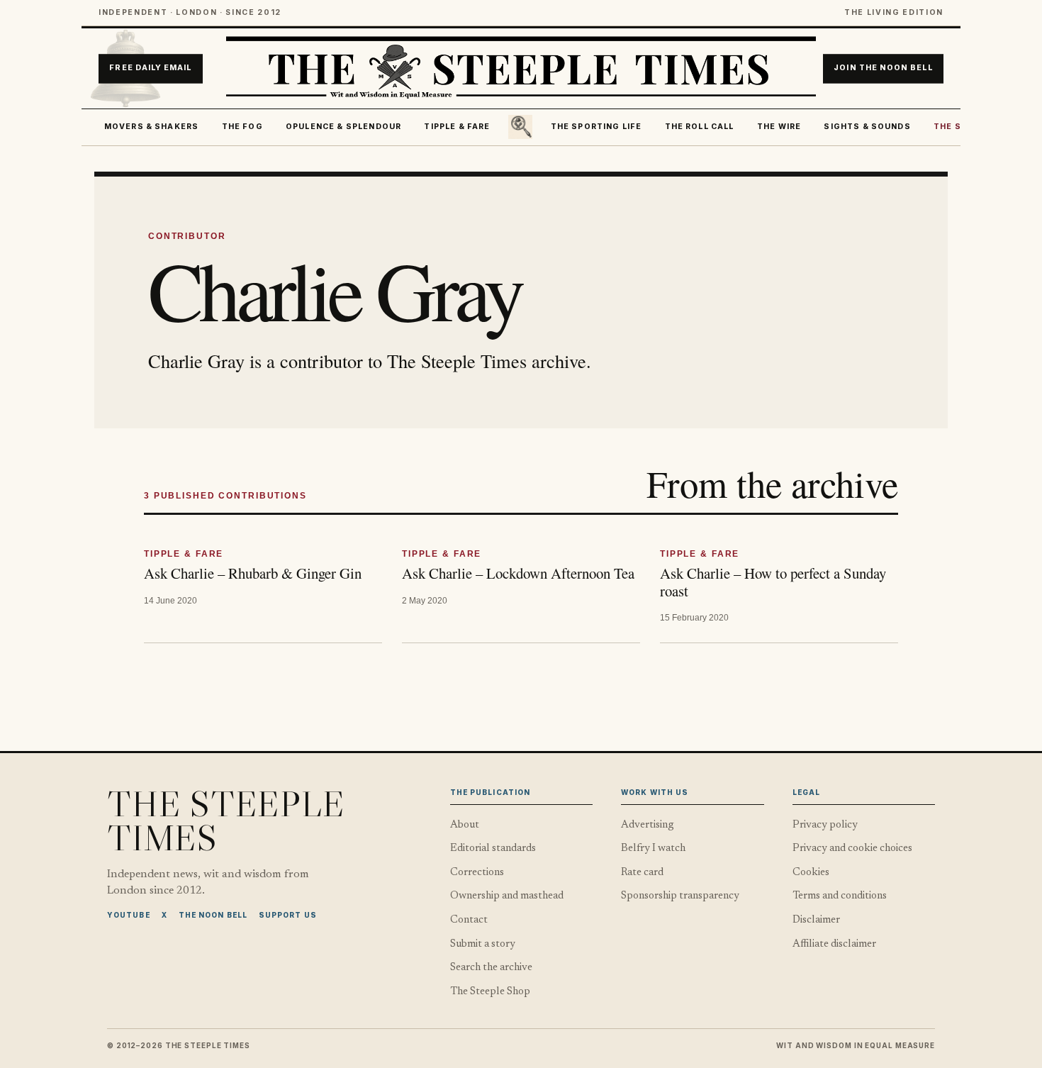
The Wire (779, 126)
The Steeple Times (225, 820)
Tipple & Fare (457, 126)
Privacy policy (825, 825)
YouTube (128, 915)
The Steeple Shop (490, 991)
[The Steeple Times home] (521, 68)
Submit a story (482, 944)
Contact (469, 920)
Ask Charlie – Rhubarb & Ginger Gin (253, 573)
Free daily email (150, 68)
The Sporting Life (596, 126)
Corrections (477, 872)
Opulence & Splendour (343, 126)
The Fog (242, 126)
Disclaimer (816, 920)
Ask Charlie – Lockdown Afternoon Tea (518, 573)
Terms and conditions (839, 896)
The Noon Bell (213, 915)
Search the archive (491, 967)
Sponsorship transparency (680, 896)
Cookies (810, 872)
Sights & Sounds (867, 126)
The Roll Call (699, 126)
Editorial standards (493, 848)
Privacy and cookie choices (852, 848)
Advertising (647, 825)
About (464, 825)
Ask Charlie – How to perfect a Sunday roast (773, 582)
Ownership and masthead (507, 896)
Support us (288, 915)
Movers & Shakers (151, 126)
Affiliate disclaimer (834, 944)
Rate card (642, 872)
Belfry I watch (653, 848)
